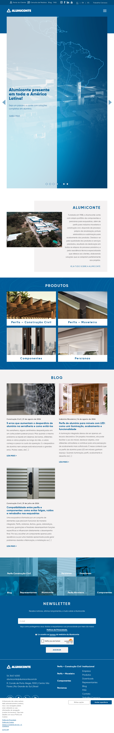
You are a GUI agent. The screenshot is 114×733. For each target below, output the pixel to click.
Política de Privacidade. (57, 630)
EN (83, 3)
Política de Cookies (8, 722)
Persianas (62, 687)
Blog (50, 2)
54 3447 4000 (13, 676)
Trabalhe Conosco (100, 3)
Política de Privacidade (9, 720)
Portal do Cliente (19, 2)
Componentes (64, 680)
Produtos (86, 675)
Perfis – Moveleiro (66, 673)
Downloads (88, 678)
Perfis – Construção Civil (69, 666)
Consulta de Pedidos (39, 2)
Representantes (90, 682)
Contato (86, 694)
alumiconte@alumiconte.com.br (22, 679)
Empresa (86, 671)
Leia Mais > (12, 456)
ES (88, 3)
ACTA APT (5, 730)
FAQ (55, 2)
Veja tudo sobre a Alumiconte (85, 266)
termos (53, 634)
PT (77, 3)
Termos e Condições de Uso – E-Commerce (12, 725)
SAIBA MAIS (14, 116)
